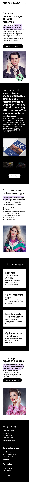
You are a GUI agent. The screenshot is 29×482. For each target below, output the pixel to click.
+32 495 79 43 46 (8, 457)
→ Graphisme (7, 433)
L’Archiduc (6, 122)
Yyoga (12, 122)
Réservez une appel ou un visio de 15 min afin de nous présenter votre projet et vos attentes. (13, 366)
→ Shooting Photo (8, 435)
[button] (25, 3)
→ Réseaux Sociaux (8, 438)
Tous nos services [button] (12, 46)
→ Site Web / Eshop (8, 431)
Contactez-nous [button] (11, 380)
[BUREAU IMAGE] (11, 3)
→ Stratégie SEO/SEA (9, 440)
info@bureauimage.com (9, 454)
